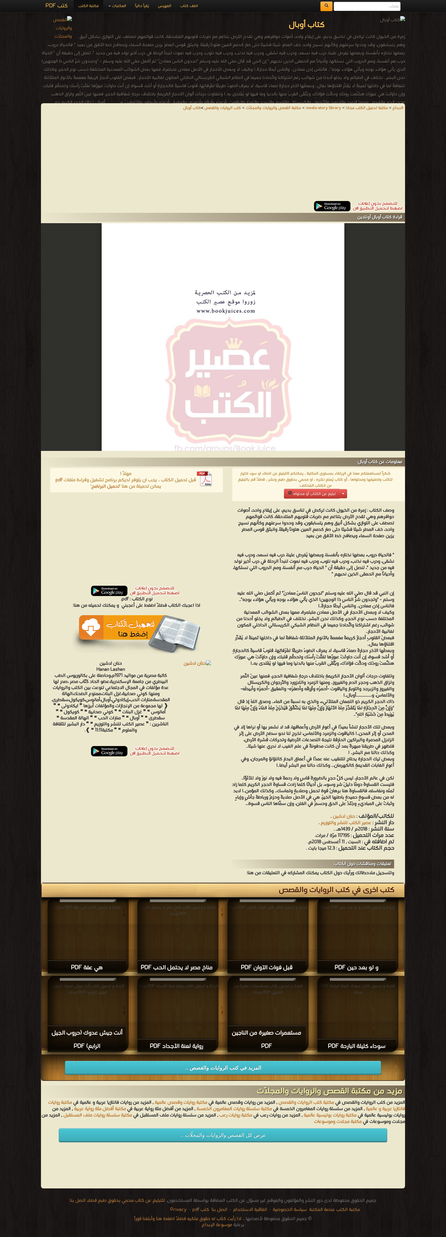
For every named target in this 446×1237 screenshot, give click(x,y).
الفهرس (164, 5)
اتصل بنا (218, 1209)
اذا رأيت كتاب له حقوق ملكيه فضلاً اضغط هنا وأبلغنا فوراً (188, 1219)
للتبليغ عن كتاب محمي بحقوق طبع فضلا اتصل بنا (117, 1200)
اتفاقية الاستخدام (249, 1209)
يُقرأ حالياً (142, 5)
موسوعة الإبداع (217, 1225)
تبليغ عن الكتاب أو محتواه (314, 493)
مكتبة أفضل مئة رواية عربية (100, 1109)
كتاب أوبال (192, 107)
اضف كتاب (189, 5)
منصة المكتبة (321, 1209)
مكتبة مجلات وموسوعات (338, 1121)
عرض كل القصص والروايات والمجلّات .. (223, 1135)
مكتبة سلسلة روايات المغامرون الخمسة (234, 1109)
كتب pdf (200, 1209)
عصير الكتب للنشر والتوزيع (346, 823)
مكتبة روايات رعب (235, 1115)
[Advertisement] (223, 158)
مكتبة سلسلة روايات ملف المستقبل (97, 1115)
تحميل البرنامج (105, 486)
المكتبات (118, 5)
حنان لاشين (344, 816)
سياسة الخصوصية (290, 1209)
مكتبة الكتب (88, 5)
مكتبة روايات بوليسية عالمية (330, 1115)
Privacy (178, 1209)
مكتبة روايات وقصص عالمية (180, 1102)
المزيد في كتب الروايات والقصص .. (223, 1068)
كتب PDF (57, 6)
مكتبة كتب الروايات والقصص (306, 1102)
